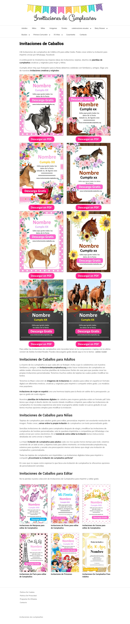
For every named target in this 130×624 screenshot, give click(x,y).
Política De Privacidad (28, 595)
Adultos (24, 28)
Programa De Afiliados (28, 599)
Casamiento (70, 35)
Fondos (64, 28)
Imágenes (53, 28)
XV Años (57, 35)
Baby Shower (100, 28)
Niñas (43, 28)
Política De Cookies (27, 592)
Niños (34, 28)
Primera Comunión (40, 35)
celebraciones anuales (80, 28)
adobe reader (101, 352)
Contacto (83, 35)
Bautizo (24, 35)
